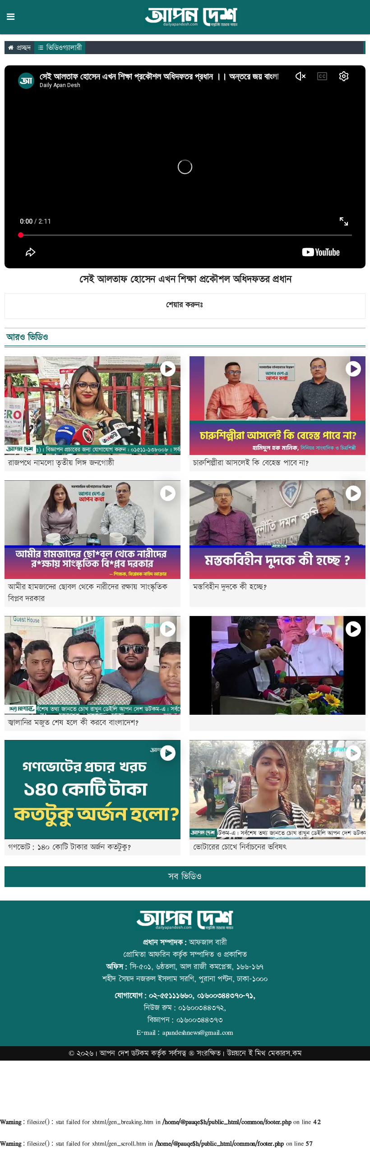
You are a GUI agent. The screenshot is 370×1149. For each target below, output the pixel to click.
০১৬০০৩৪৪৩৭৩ (199, 1020)
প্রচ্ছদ (22, 48)
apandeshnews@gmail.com (197, 1032)
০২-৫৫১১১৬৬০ (170, 995)
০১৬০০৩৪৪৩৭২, (202, 1007)
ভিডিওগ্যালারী (63, 48)
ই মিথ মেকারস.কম (275, 1053)
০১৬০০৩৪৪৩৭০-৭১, (226, 995)
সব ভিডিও (185, 876)
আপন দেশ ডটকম (124, 1053)
